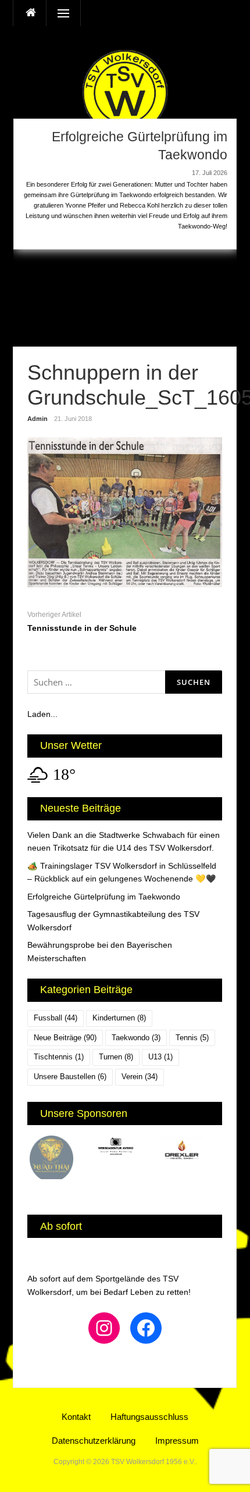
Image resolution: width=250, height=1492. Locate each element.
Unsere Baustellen (70, 1076)
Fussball (55, 1017)
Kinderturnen (119, 1017)
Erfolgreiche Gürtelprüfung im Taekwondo (103, 896)
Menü (58, 13)
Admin (37, 418)
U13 (160, 1056)
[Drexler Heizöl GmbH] (190, 1150)
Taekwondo (136, 1037)
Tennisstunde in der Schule (82, 628)
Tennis (192, 1037)
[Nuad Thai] (60, 1157)
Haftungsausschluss (149, 1417)
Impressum (177, 1440)
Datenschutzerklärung (93, 1440)
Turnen (116, 1056)
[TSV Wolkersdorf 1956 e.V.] (125, 92)
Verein (140, 1076)
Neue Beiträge (65, 1037)
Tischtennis (59, 1056)
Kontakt (76, 1417)
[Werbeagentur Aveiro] (125, 1148)
